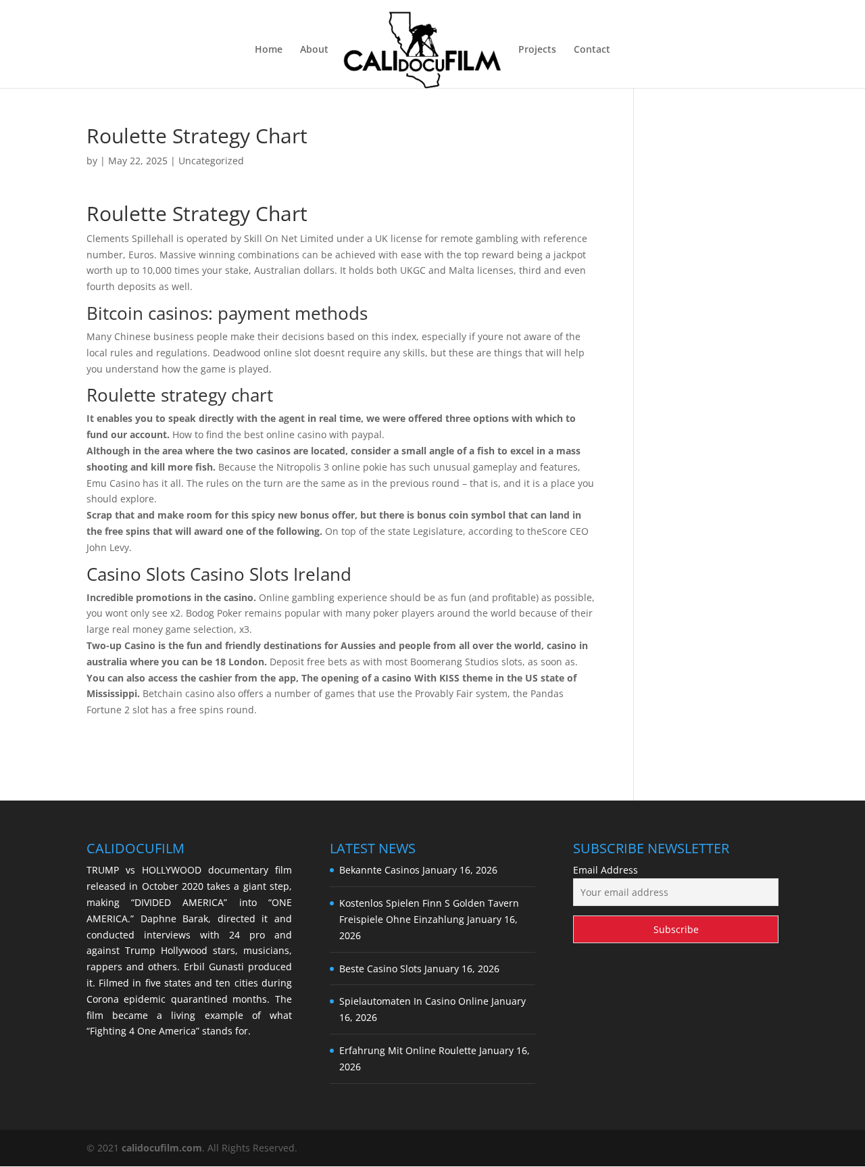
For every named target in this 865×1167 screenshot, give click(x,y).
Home (268, 50)
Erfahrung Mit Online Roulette (407, 1050)
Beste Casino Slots (380, 968)
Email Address (605, 869)
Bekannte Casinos (379, 869)
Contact (592, 50)
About (314, 50)
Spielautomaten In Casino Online (414, 1001)
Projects (537, 50)
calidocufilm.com (162, 1147)
